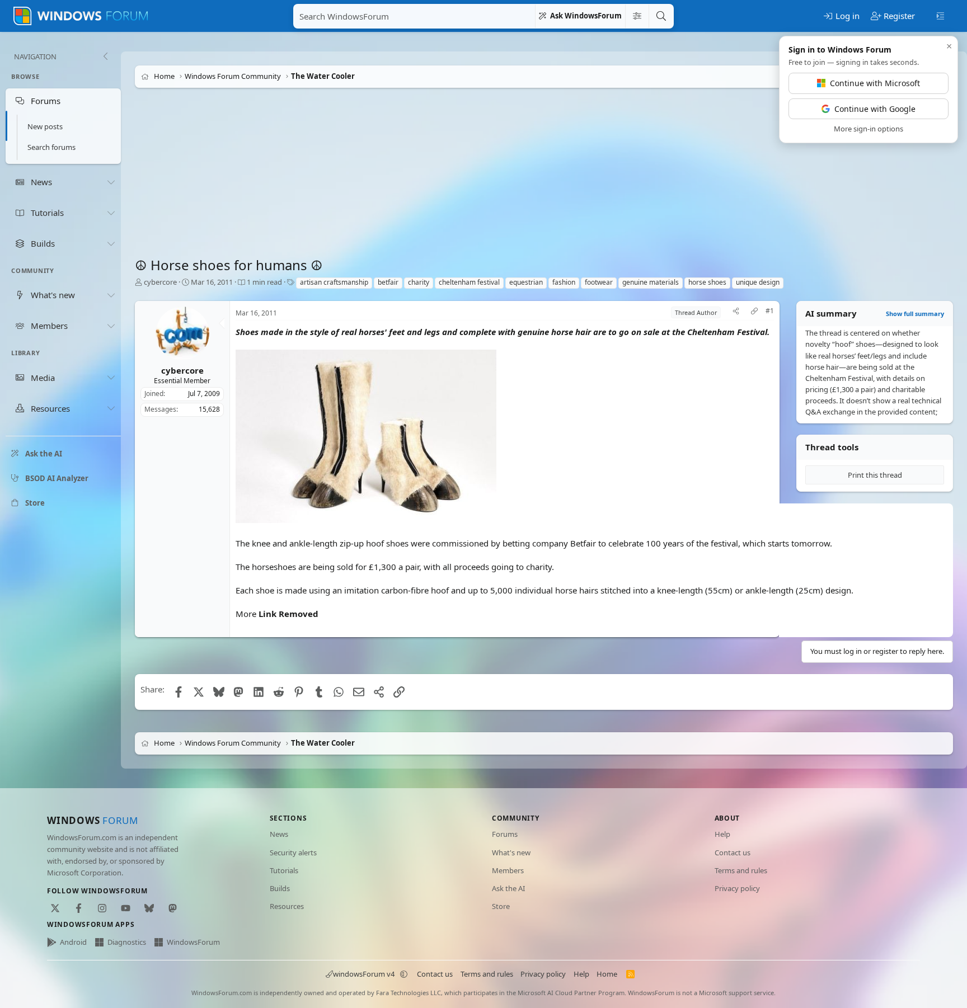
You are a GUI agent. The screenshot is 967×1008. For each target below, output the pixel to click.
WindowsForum (193, 942)
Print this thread (875, 475)
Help (722, 834)
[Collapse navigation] (105, 56)
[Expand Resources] (111, 408)
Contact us (732, 852)
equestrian (526, 282)
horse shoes (707, 282)
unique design (758, 282)
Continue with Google (875, 108)
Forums (505, 834)
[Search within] (637, 16)
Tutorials (284, 870)
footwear (599, 282)
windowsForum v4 (364, 974)
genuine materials (650, 282)
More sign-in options (868, 129)
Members (508, 870)
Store (501, 906)
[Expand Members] (111, 325)
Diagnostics (126, 942)
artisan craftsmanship (334, 282)
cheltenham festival (469, 282)
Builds (280, 888)
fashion (563, 282)
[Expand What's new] (111, 295)
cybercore (160, 282)
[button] (404, 974)
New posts (45, 126)
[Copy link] (754, 312)
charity (418, 282)
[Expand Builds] (111, 243)
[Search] (661, 16)
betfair (388, 282)
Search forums (51, 147)
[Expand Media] (111, 378)
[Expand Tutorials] (111, 212)
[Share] (736, 312)
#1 (770, 311)
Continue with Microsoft (875, 83)
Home (607, 974)
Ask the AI (508, 888)
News (279, 834)
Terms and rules (741, 870)
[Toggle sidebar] (940, 15)
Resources (287, 906)
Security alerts (293, 852)
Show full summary (915, 313)
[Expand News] (111, 182)
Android (73, 942)
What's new (511, 852)
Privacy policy (737, 888)
